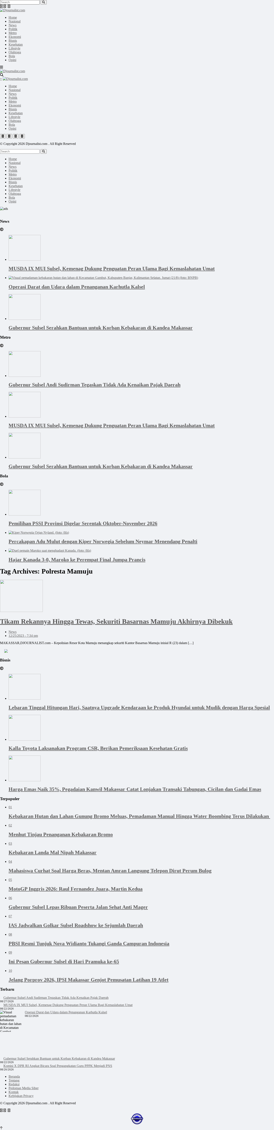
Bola (12, 56)
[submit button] (43, 2)
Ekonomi (15, 37)
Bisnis (13, 40)
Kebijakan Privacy (21, 1096)
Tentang (14, 1080)
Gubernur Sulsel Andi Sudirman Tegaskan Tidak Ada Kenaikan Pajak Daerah (56, 997)
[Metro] (1, 345)
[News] (1, 229)
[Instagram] (9, 6)
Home (13, 17)
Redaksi (14, 1084)
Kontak (14, 1092)
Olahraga (15, 52)
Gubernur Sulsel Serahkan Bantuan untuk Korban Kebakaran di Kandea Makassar (59, 1058)
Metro (13, 33)
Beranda (14, 1076)
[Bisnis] (1, 668)
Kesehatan (16, 44)
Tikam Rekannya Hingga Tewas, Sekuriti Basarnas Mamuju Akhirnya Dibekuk (116, 621)
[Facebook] (1, 6)
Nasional (15, 21)
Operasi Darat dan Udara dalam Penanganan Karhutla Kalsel (66, 1012)
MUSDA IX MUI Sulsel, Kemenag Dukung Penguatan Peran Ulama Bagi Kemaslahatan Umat (68, 1005)
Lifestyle (14, 48)
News (12, 25)
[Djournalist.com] (12, 10)
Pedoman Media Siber (24, 1088)
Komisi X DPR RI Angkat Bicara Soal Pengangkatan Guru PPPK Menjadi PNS (57, 1066)
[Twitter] (4, 6)
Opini (12, 60)
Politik (13, 29)
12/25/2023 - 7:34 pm (23, 635)
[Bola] (1, 484)
